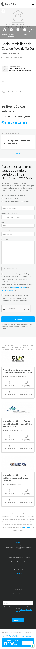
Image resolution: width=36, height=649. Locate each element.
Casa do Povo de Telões (17, 68)
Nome (3, 205)
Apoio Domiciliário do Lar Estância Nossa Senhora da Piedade (16, 478)
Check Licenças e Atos (18, 593)
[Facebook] (11, 569)
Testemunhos (18, 589)
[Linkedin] (18, 569)
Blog (18, 582)
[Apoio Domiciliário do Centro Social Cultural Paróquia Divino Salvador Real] (18, 410)
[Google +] (15, 569)
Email (3, 222)
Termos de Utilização (8, 290)
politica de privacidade (25, 610)
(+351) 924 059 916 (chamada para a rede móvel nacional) (18, 558)
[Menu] (33, 4)
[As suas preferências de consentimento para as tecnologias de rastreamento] (32, 645)
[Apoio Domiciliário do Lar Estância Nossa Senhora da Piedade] (18, 464)
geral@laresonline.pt (19, 561)
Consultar (27, 643)
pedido (12, 116)
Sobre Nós (18, 578)
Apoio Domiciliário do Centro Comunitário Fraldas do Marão (17, 371)
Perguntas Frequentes (18, 586)
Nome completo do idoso (9, 213)
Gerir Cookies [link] (6, 635)
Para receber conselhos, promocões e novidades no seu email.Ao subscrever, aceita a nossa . (18, 609)
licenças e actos (28, 527)
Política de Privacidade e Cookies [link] (11, 636)
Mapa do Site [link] (14, 635)
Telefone (4, 231)
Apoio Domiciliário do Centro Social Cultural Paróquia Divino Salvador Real (17, 424)
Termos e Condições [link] (26, 636)
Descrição (4, 239)
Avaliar (18, 153)
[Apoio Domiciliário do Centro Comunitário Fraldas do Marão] (18, 359)
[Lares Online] (8, 4)
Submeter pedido (18, 319)
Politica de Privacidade (18, 287)
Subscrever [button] (18, 620)
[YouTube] (22, 569)
